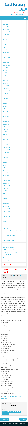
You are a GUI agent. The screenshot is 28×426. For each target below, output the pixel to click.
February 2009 (6, 203)
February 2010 (6, 172)
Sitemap (4, 423)
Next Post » (23, 419)
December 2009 (6, 178)
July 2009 (5, 190)
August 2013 (5, 67)
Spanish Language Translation (9, 260)
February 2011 (6, 142)
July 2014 (5, 39)
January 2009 (6, 206)
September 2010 (6, 155)
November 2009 (6, 180)
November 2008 (6, 211)
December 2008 (6, 208)
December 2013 (6, 57)
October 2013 (6, 62)
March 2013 (5, 80)
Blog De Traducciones (9, 264)
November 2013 (6, 60)
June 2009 (5, 193)
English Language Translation (9, 249)
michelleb (16, 275)
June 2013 (5, 72)
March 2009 (5, 201)
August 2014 (5, 37)
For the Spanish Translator (9, 254)
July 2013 (5, 70)
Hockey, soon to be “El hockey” (10, 228)
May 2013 (5, 75)
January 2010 (6, 175)
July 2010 (5, 160)
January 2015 (6, 29)
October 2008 (6, 214)
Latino (4, 257)
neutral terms (18, 396)
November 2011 (6, 121)
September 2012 (6, 96)
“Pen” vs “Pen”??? (7, 238)
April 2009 (5, 198)
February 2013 (6, 83)
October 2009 (6, 183)
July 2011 (5, 131)
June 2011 (5, 134)
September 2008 (6, 216)
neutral (5, 396)
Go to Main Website (20, 10)
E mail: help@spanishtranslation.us (17, 14)
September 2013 (6, 65)
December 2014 (6, 31)
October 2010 (6, 152)
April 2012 (5, 108)
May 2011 (5, 137)
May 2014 (5, 44)
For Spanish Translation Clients (10, 252)
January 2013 (6, 85)
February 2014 (6, 52)
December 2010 (6, 147)
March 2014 (5, 49)
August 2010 (5, 157)
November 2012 (6, 90)
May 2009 (5, 196)
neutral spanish (11, 396)
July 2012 (5, 101)
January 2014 (6, 55)
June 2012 (5, 103)
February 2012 (6, 114)
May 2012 (5, 106)
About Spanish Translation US (9, 247)
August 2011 (5, 129)
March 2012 (5, 111)
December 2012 (6, 88)
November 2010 (6, 149)
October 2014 (6, 34)
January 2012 (6, 116)
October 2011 (6, 124)
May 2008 (5, 221)
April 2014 (5, 47)
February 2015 (6, 26)
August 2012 (5, 98)
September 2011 (6, 126)
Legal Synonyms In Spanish (9, 235)
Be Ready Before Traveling (9, 240)
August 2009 (5, 188)
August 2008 (5, 219)
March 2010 (5, 170)
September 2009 (6, 185)
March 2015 (5, 24)
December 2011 (6, 119)
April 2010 (5, 167)
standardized (4, 398)
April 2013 (5, 78)
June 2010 (5, 162)
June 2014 (5, 42)
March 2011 (5, 139)
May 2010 (5, 165)
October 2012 (6, 93)
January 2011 (6, 144)
